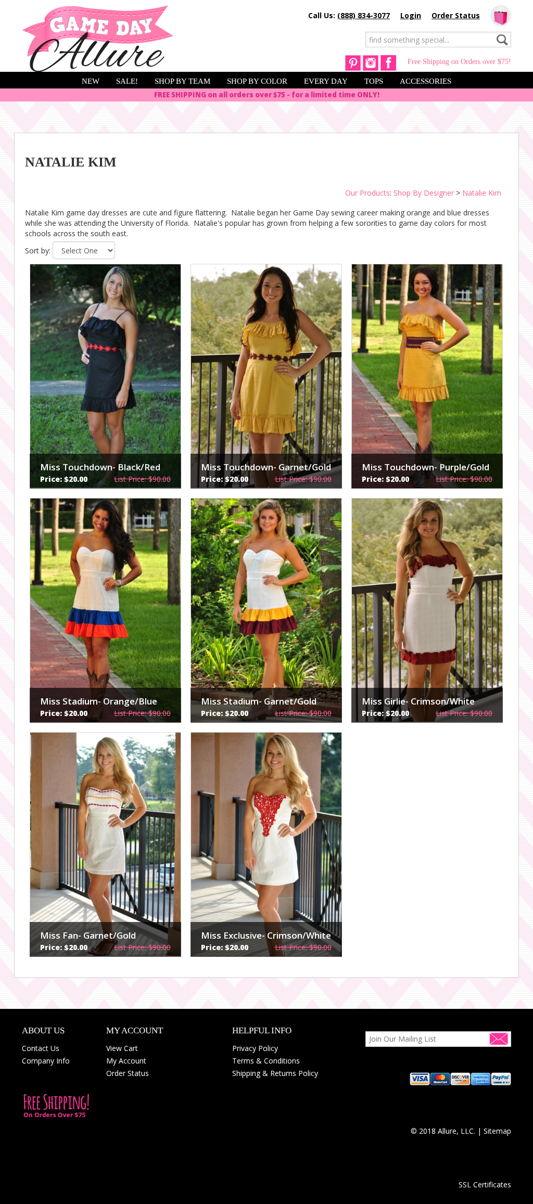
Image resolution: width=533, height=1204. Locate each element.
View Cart (122, 1048)
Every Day (326, 81)
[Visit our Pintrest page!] (353, 62)
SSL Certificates (485, 1184)
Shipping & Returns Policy (275, 1073)
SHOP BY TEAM (182, 81)
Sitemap (497, 1131)
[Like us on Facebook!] (388, 62)
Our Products (367, 193)
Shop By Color (257, 81)
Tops (373, 81)
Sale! (127, 81)
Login (410, 15)
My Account (126, 1061)
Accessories (425, 81)
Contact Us (40, 1048)
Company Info (46, 1061)
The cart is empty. (500, 15)
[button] (484, 1166)
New (90, 81)
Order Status (456, 15)
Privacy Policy (255, 1048)
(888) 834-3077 (363, 15)
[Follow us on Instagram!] (370, 62)
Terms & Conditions (266, 1061)
